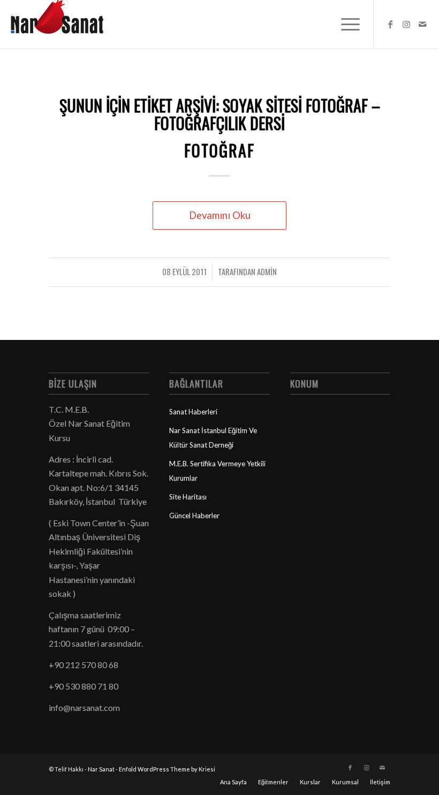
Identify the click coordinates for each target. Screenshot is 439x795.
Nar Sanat (101, 769)
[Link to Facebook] (390, 24)
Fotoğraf (219, 150)
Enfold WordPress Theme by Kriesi (167, 769)
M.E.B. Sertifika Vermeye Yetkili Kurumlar (217, 470)
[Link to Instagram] (406, 24)
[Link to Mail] (422, 24)
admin (267, 271)
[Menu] (345, 24)
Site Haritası (188, 497)
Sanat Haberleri (193, 411)
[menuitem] (345, 24)
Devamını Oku (220, 215)
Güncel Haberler (194, 515)
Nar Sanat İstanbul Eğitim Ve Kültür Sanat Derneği (213, 437)
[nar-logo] (63, 24)
